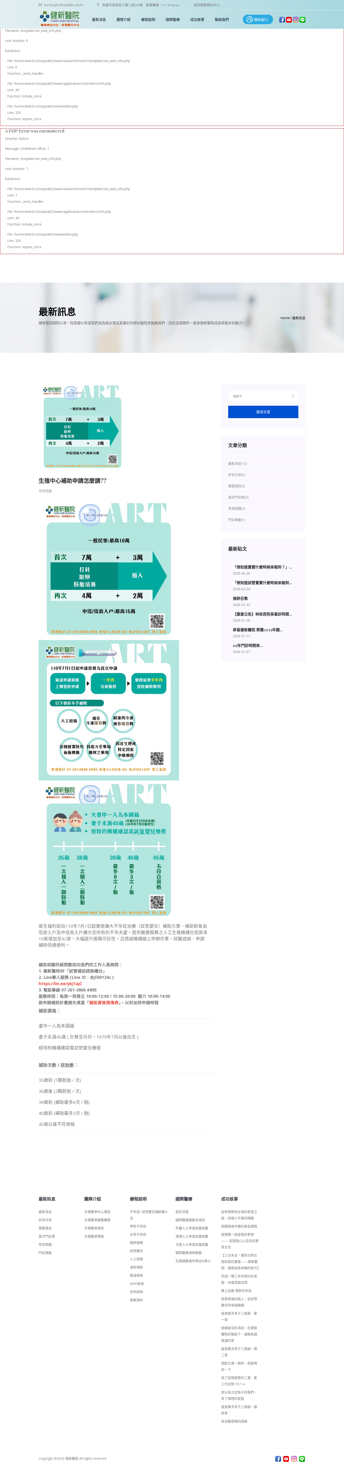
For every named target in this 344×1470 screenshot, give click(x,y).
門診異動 (45, 1252)
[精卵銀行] (258, 19)
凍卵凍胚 (136, 1267)
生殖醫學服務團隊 (97, 1220)
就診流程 (182, 1211)
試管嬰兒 (136, 1251)
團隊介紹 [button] (124, 19)
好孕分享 (45, 1220)
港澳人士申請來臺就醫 (192, 1236)
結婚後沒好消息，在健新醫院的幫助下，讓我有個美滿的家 (239, 1334)
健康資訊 (45, 1228)
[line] (302, 19)
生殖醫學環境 (94, 1236)
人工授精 (136, 1259)
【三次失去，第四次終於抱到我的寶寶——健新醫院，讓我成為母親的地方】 (240, 1261)
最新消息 (45, 1211)
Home (285, 318)
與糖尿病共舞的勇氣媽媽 (239, 1226)
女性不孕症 (138, 1234)
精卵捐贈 (136, 1242)
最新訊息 (298, 318)
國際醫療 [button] (173, 19)
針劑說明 (136, 1291)
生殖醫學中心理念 (97, 1211)
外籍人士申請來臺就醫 (192, 1228)
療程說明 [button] (148, 19)
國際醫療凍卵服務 (189, 1252)
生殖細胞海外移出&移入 (193, 1261)
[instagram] (296, 19)
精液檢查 (136, 1275)
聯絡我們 (222, 19)
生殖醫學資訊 (94, 1228)
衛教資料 (136, 1300)
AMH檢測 (137, 1283)
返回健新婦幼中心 (207, 5)
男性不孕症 (138, 1226)
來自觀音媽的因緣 (234, 1421)
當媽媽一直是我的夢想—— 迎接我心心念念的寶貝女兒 (240, 1240)
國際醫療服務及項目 (190, 1220)
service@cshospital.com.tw (64, 5)
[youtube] (289, 19)
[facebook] (282, 19)
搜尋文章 (263, 411)
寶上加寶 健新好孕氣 (236, 1290)
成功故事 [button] (197, 19)
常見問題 (45, 491)
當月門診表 (47, 1236)
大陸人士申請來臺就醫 (192, 1244)
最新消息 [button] (99, 19)
